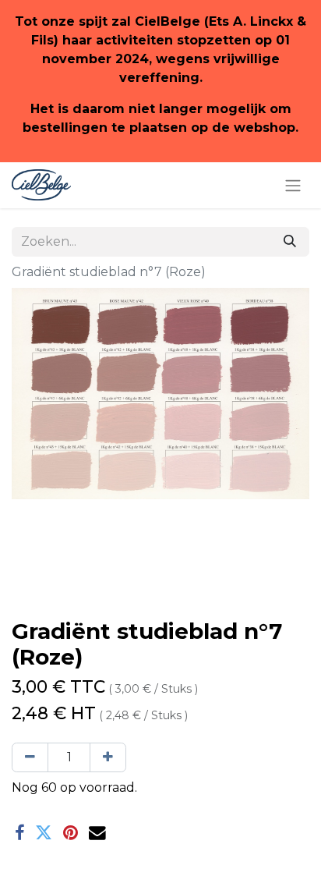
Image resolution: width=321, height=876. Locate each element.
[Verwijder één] (30, 757)
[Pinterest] (70, 833)
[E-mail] (97, 833)
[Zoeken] (289, 242)
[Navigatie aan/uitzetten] (293, 185)
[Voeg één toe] (108, 757)
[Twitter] (43, 833)
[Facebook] (19, 833)
